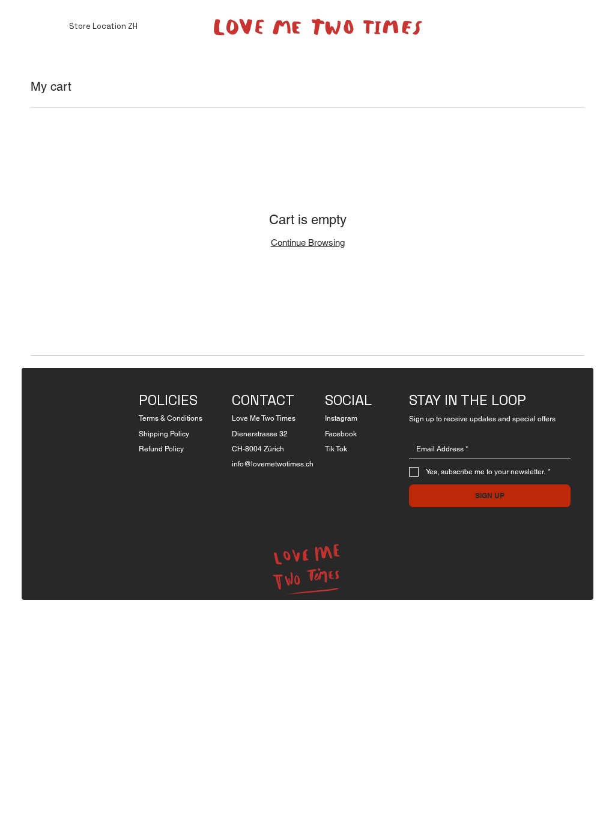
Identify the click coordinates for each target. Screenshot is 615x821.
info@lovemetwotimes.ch (273, 464)
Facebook (341, 434)
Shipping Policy (164, 434)
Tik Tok (336, 449)
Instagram (341, 418)
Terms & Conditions (170, 418)
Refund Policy (161, 449)
